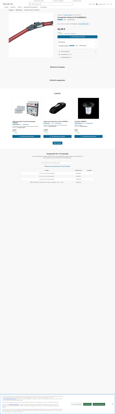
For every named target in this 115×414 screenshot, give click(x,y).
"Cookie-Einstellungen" (14, 404)
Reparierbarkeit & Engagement (31, 7)
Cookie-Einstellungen (76, 404)
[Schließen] (112, 404)
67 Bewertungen (58, 123)
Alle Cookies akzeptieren (98, 404)
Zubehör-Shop (19, 9)
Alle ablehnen (87, 404)
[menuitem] (6, 7)
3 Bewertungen (26, 124)
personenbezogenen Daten (10, 398)
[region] (57, 404)
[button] (92, 4)
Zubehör (20, 7)
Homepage (11, 9)
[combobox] (57, 162)
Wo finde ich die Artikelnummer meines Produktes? (58, 166)
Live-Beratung (43, 7)
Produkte (6, 7)
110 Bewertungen (89, 123)
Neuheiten (13, 7)
